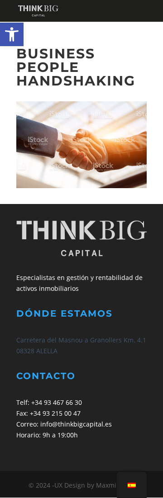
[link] (12, 34)
